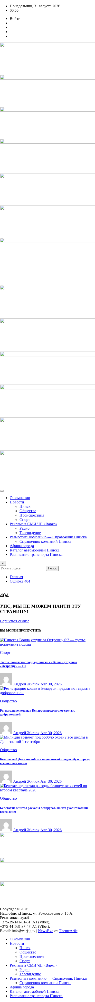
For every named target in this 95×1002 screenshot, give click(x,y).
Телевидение (30, 533)
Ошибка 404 (20, 581)
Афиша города (22, 546)
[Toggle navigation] (2, 491)
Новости (17, 502)
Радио (24, 528)
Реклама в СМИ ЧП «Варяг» (33, 524)
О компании (20, 498)
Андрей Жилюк (26, 684)
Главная (16, 577)
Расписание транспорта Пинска (36, 554)
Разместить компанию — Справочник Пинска (48, 537)
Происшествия (31, 515)
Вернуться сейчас (14, 621)
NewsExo (45, 931)
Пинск (24, 506)
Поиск (52, 568)
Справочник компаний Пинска (45, 541)
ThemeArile (68, 931)
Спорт (24, 519)
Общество (27, 511)
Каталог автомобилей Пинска (34, 550)
